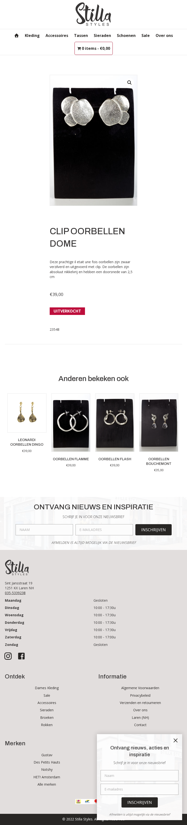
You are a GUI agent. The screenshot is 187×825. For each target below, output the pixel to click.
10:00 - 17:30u (105, 607)
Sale (145, 35)
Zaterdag (13, 637)
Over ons (164, 35)
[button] (129, 82)
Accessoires (57, 35)
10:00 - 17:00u (105, 637)
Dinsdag (12, 607)
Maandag (13, 600)
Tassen (81, 35)
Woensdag (14, 615)
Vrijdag (11, 629)
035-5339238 (15, 593)
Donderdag (14, 622)
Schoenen (126, 35)
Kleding (32, 35)
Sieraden (102, 35)
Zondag (11, 644)
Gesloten (101, 600)
